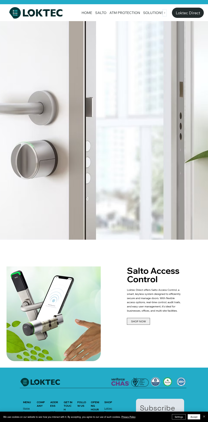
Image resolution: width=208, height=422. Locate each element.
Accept (193, 416)
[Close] (204, 416)
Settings (179, 416)
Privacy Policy (128, 416)
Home (26, 408)
